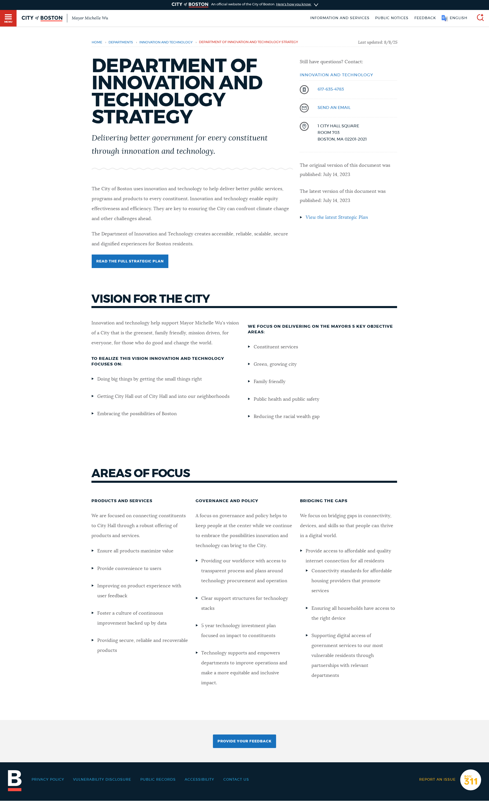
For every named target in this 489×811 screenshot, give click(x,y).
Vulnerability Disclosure (102, 779)
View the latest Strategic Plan (337, 217)
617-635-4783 (331, 89)
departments (120, 42)
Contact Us (236, 779)
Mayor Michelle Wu (90, 18)
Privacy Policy (48, 779)
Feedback (425, 18)
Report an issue (437, 779)
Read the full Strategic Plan (130, 261)
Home (97, 42)
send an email (334, 108)
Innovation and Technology (166, 42)
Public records (158, 779)
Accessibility (199, 779)
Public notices (392, 18)
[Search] (478, 18)
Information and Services (340, 18)
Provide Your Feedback (244, 741)
